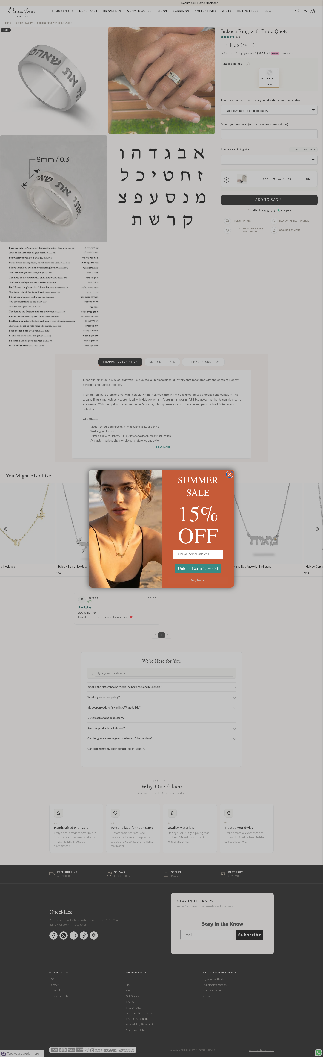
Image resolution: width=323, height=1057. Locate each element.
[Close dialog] (229, 474)
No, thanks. (198, 580)
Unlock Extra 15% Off (198, 568)
